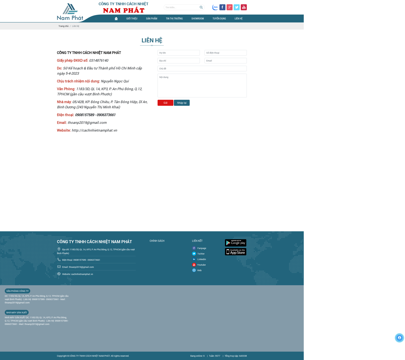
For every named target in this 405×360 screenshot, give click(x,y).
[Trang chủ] (116, 18)
